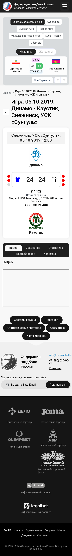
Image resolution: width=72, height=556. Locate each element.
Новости (18, 530)
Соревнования (34, 530)
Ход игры (50, 254)
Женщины (46, 51)
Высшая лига (26, 28)
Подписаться (57, 384)
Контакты (42, 535)
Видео (13, 247)
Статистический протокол (24, 328)
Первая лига (46, 28)
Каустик (36, 232)
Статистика (56, 247)
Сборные (36, 42)
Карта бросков (25, 254)
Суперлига (53, 21)
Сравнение (33, 247)
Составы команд (25, 320)
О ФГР (7, 530)
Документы (28, 535)
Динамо (36, 165)
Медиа (61, 530)
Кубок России (53, 35)
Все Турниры (42, 80)
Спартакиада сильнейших (27, 21)
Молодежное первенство (26, 35)
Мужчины (26, 51)
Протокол (51, 320)
